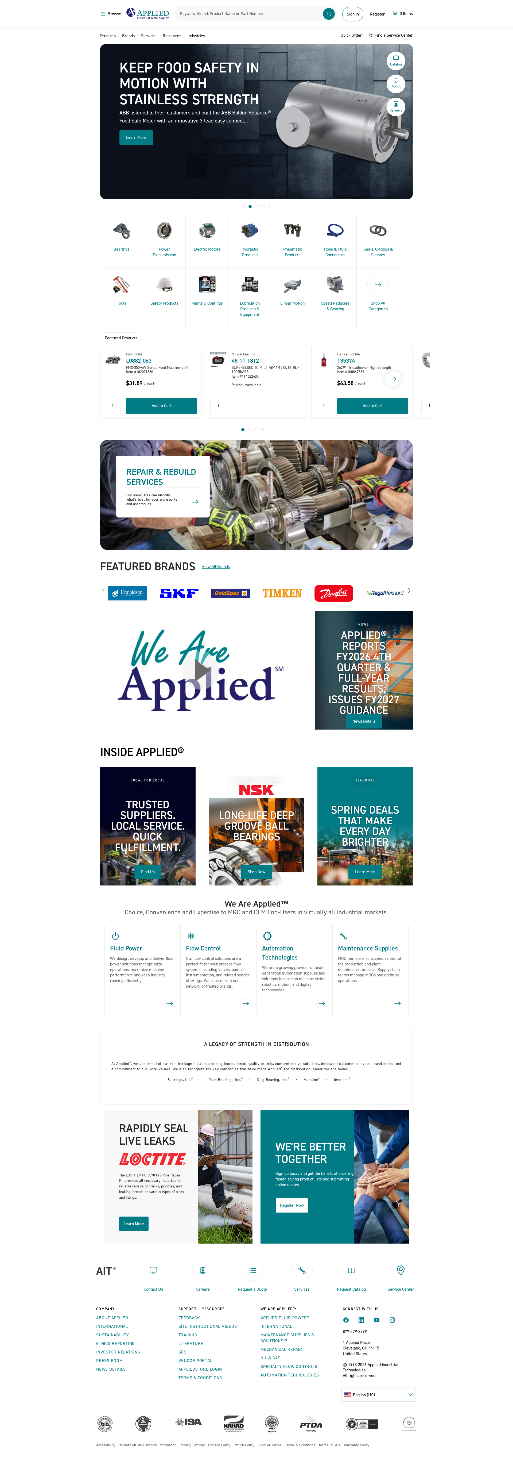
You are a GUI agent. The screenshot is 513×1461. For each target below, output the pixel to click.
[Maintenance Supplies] (397, 1003)
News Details (363, 721)
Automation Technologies (290, 1375)
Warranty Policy (356, 1445)
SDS (182, 1352)
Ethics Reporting (115, 1343)
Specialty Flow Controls (289, 1366)
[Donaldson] (127, 593)
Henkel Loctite (348, 354)
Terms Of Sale (329, 1445)
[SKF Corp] (179, 593)
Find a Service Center (393, 35)
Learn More (136, 137)
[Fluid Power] (170, 1003)
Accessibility (105, 1445)
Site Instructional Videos (207, 1326)
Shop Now (256, 872)
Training (187, 1335)
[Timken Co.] (282, 593)
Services (148, 36)
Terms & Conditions (200, 1378)
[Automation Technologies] (322, 1003)
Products (108, 36)
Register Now (292, 1205)
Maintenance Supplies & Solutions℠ (287, 1338)
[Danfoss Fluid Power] (333, 593)
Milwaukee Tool (244, 354)
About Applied (112, 1318)
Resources (172, 36)
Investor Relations (118, 1352)
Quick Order (351, 35)
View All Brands (216, 566)
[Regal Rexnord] (385, 593)
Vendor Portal (195, 1360)
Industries (196, 36)
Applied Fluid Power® (285, 1318)
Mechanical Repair (281, 1349)
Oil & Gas (271, 1358)
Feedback (189, 1318)
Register (377, 14)
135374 (346, 361)
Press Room (109, 1360)
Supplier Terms (270, 1445)
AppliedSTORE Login (200, 1369)
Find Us (148, 872)
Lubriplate (134, 354)
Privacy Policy (219, 1445)
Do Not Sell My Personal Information (147, 1445)
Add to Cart (162, 405)
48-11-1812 (245, 361)
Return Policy (244, 1445)
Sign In (353, 14)
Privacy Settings (192, 1445)
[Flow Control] (246, 1003)
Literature (191, 1343)
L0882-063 (138, 361)
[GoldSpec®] (230, 593)
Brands (128, 36)
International (112, 1326)
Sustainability (112, 1335)
